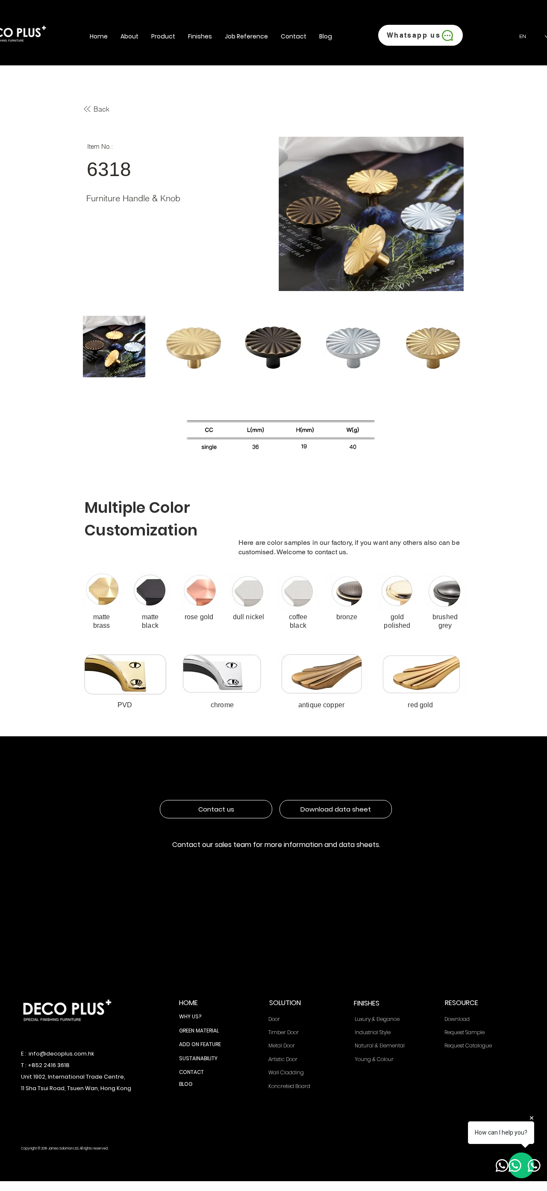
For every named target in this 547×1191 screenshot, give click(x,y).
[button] (129, 36)
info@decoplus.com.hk (61, 1054)
